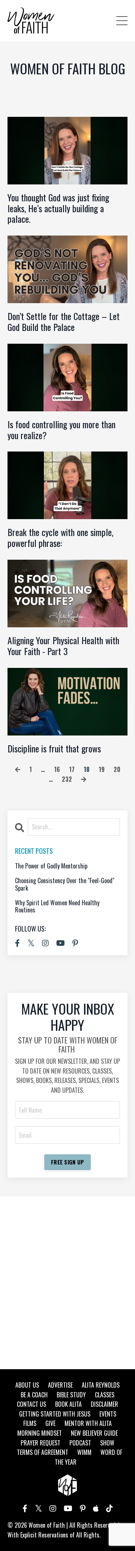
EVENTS (107, 1413)
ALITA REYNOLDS (101, 1384)
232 (67, 779)
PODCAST (80, 1442)
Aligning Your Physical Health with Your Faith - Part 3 (63, 646)
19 (102, 769)
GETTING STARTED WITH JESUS (54, 1413)
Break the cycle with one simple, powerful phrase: (60, 537)
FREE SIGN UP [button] (67, 1162)
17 (72, 769)
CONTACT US (31, 1404)
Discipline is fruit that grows (54, 748)
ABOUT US (27, 1384)
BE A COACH (34, 1394)
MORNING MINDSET (39, 1433)
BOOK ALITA (68, 1404)
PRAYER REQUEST (40, 1442)
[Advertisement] (67, 1282)
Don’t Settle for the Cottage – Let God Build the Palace (64, 321)
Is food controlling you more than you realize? (62, 430)
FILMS (29, 1423)
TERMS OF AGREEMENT (42, 1452)
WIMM (84, 1452)
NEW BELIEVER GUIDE (94, 1433)
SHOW (107, 1442)
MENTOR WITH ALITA (88, 1423)
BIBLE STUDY (71, 1394)
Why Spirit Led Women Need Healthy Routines (57, 906)
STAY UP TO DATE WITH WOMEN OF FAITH (67, 1045)
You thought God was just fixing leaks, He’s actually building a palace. (58, 208)
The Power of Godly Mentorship (51, 866)
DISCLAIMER (104, 1404)
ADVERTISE (60, 1384)
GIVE (50, 1423)
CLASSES (104, 1394)
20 (117, 769)
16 (57, 769)
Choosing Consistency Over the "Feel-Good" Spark (64, 884)
